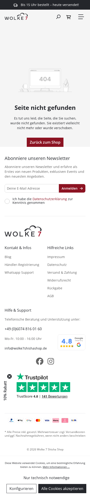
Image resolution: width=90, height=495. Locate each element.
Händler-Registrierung (22, 264)
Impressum (56, 257)
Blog (8, 257)
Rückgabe (54, 288)
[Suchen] (58, 16)
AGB (50, 296)
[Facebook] (39, 361)
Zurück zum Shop (45, 142)
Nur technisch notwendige (46, 477)
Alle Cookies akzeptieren (62, 488)
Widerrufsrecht (59, 280)
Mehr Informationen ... (56, 467)
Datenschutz (57, 264)
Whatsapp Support (19, 272)
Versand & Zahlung (62, 272)
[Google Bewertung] (71, 345)
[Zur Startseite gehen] (16, 16)
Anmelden (70, 188)
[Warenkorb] (69, 16)
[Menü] (80, 16)
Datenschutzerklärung (50, 199)
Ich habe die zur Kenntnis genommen (42, 201)
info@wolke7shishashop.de (26, 348)
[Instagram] (51, 361)
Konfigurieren (21, 488)
